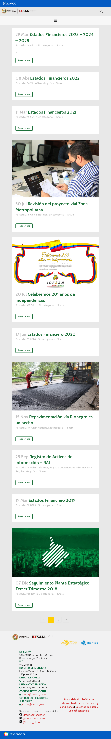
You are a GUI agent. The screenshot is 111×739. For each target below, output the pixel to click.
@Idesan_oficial (31, 722)
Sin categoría (45, 45)
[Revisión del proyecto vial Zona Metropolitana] (55, 168)
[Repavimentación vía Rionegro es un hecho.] (55, 386)
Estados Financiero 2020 (51, 334)
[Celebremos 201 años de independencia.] (55, 262)
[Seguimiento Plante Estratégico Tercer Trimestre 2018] (55, 552)
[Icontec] (90, 651)
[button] (55, 20)
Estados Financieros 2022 (54, 78)
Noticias (42, 214)
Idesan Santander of (33, 714)
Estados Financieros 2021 (52, 112)
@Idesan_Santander (33, 718)
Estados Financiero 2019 (52, 500)
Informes (43, 467)
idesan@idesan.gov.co (34, 694)
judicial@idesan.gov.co (34, 704)
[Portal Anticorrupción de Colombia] (68, 647)
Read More (24, 60)
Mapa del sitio (72, 699)
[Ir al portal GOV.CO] (55, 734)
